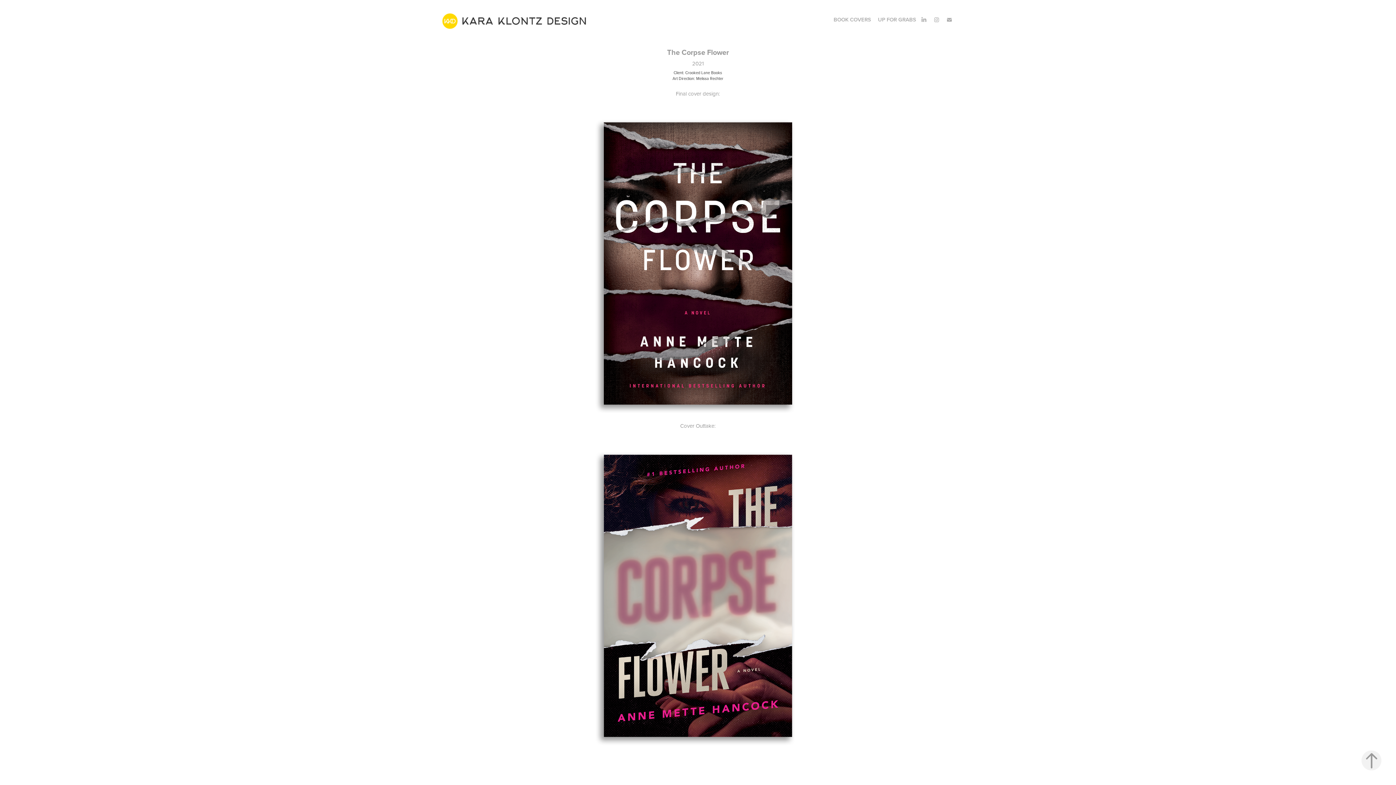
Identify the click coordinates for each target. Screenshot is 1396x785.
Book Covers (852, 19)
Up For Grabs (897, 19)
